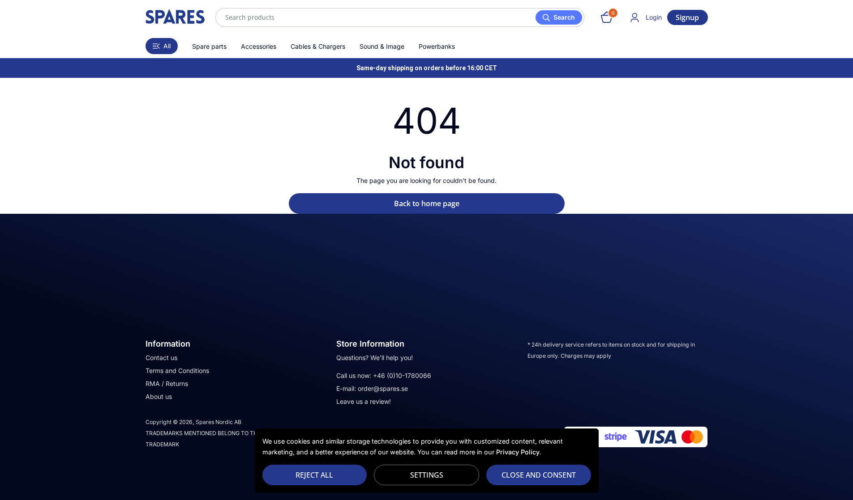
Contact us (161, 357)
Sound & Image (382, 46)
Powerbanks (437, 46)
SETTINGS (426, 475)
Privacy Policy (518, 452)
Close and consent (539, 475)
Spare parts (209, 46)
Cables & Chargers (318, 46)
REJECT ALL (314, 475)
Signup (687, 17)
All (167, 46)
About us (159, 396)
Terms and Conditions (177, 370)
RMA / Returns (167, 383)
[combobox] (399, 17)
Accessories (258, 46)
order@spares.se (383, 388)
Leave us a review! (363, 401)
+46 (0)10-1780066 (402, 375)
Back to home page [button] (426, 203)
